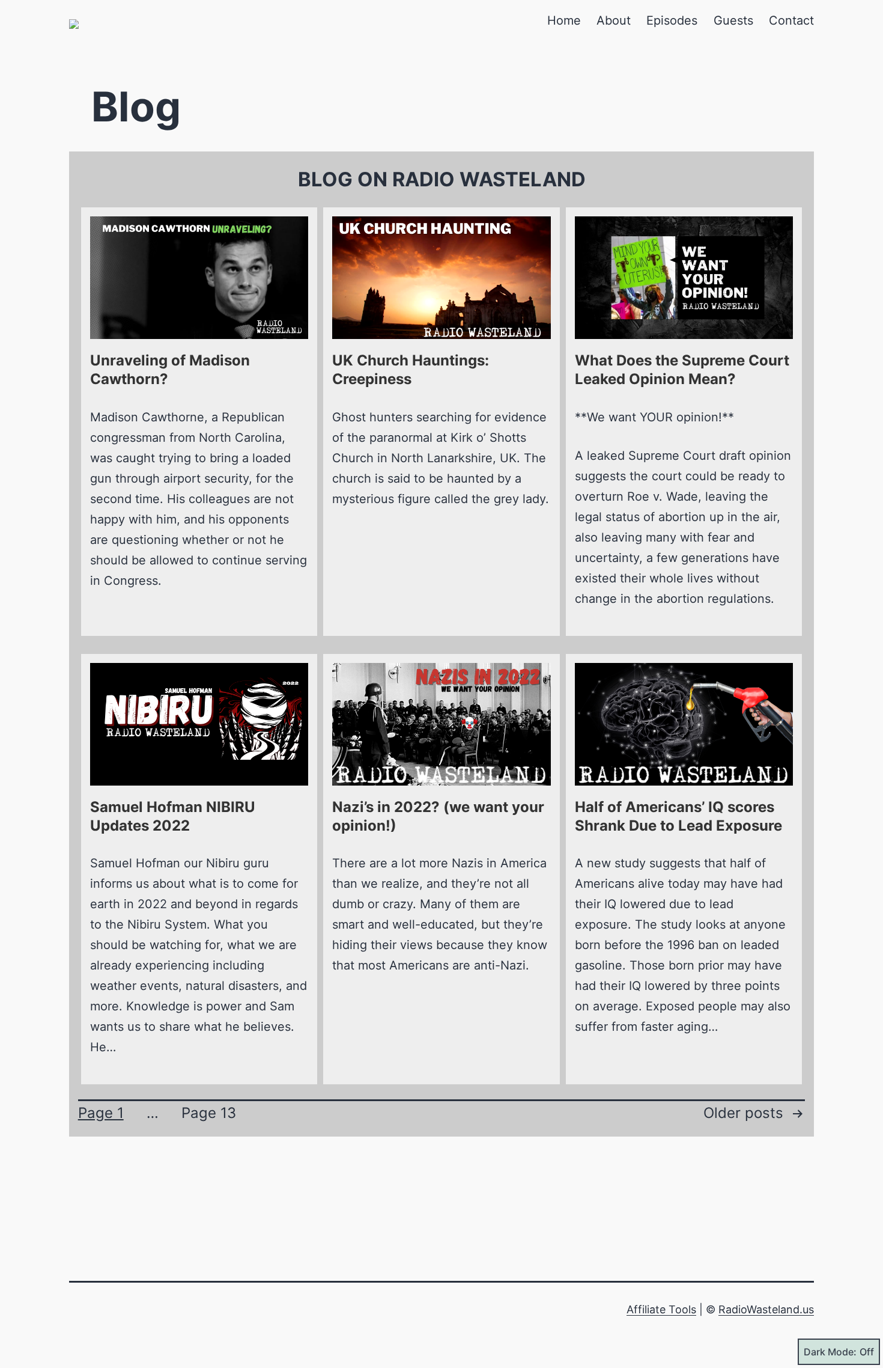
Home (564, 20)
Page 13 (208, 1113)
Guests (733, 20)
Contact (791, 20)
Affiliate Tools (661, 1309)
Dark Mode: (830, 1352)
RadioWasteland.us (766, 1309)
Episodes (671, 20)
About (613, 20)
